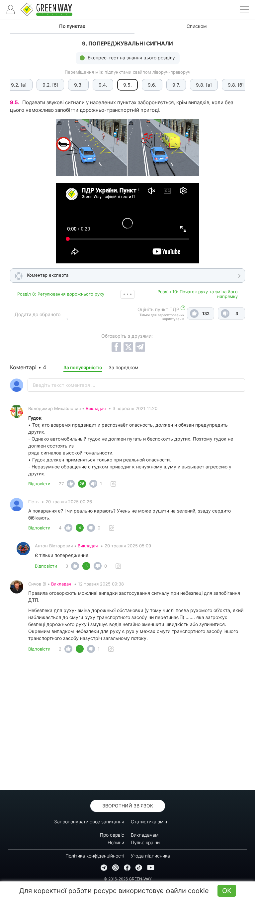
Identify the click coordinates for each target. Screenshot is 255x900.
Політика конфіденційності (94, 855)
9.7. (176, 85)
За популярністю (82, 367)
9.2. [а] (19, 85)
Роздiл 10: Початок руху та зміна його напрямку (197, 294)
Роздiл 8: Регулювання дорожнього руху (60, 294)
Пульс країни (145, 842)
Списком (197, 26)
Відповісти (39, 483)
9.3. (78, 85)
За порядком (123, 367)
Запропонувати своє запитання (89, 821)
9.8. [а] (204, 85)
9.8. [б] (236, 85)
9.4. (103, 85)
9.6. (152, 85)
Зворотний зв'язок (127, 805)
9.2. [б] (50, 85)
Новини (116, 842)
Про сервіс (112, 834)
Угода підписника (150, 855)
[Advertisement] (127, 723)
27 (61, 483)
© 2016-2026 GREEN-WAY (128, 878)
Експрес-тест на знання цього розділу (131, 57)
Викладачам (144, 834)
